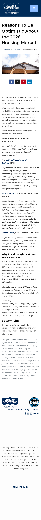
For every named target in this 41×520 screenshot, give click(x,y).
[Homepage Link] (20, 402)
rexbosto (7, 50)
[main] (20, 203)
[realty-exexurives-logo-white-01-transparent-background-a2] (12, 8)
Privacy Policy (20, 487)
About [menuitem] (19, 410)
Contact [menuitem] (35, 410)
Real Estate (17, 50)
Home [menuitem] (11, 410)
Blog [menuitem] (27, 410)
